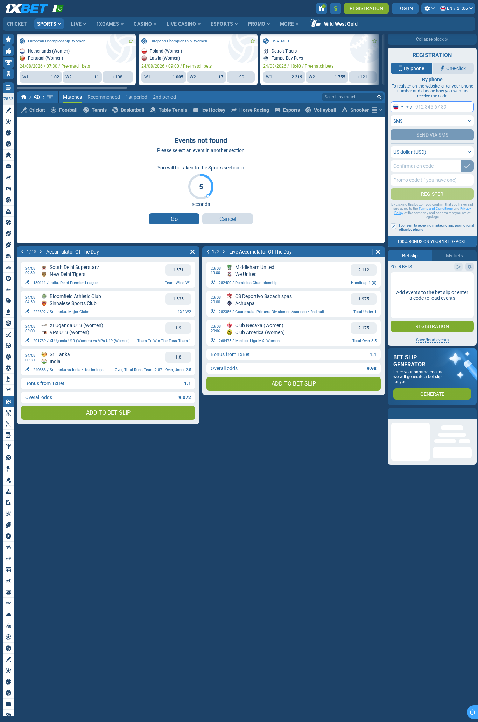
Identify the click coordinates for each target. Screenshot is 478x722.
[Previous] (22, 252)
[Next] (40, 252)
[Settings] (429, 8)
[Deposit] (335, 8)
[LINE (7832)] (24, 97)
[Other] (377, 110)
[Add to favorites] (130, 41)
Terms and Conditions (436, 208)
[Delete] (192, 252)
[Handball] (37, 97)
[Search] (379, 97)
